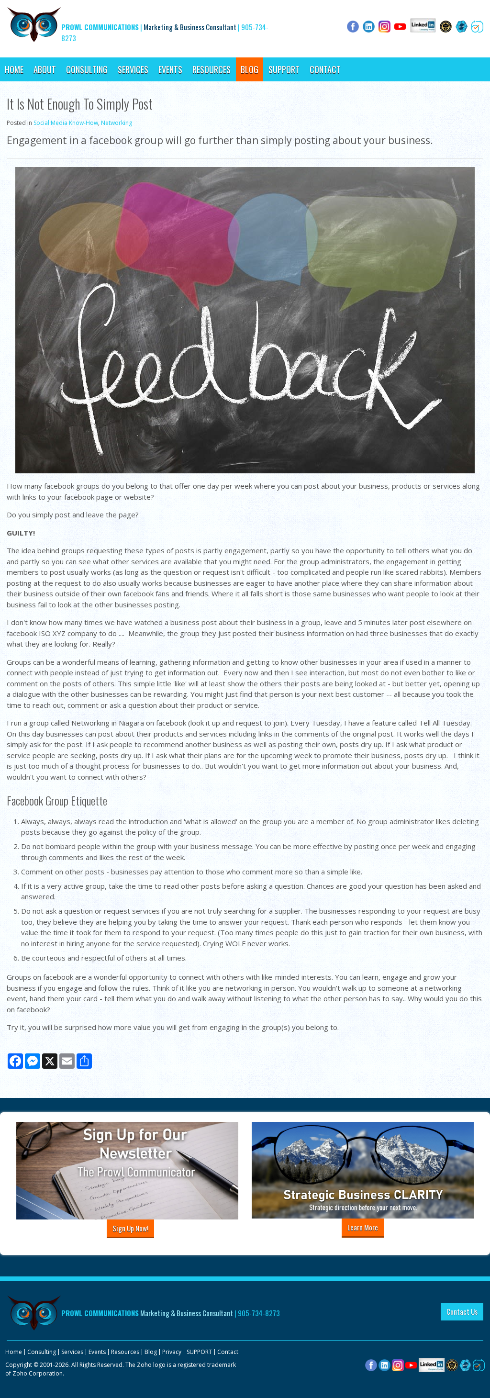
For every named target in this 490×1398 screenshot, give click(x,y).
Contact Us (462, 1311)
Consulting (87, 69)
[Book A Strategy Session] (479, 1364)
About (44, 69)
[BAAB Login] (465, 1364)
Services (133, 69)
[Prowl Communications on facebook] (371, 1364)
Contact (325, 69)
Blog (249, 69)
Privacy (171, 1352)
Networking (116, 123)
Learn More (362, 1227)
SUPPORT (284, 69)
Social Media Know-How (65, 123)
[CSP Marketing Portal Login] (452, 1364)
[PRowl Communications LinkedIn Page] (432, 1364)
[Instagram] (398, 1364)
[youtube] (411, 1364)
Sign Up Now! (130, 1228)
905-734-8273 (259, 1313)
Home (14, 69)
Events (170, 69)
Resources (211, 69)
